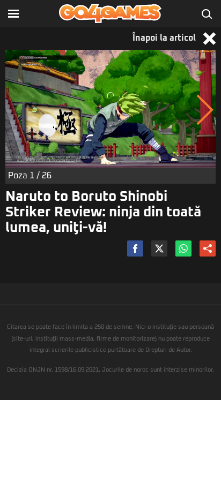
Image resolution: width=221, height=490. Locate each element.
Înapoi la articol (165, 38)
